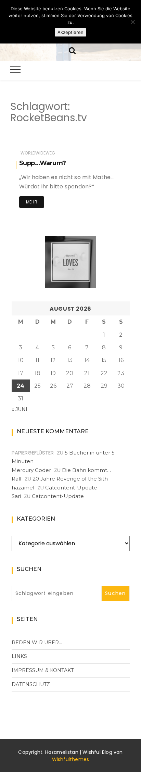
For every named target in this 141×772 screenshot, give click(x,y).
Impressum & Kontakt (43, 670)
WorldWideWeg (38, 153)
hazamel (23, 487)
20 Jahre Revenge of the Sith (70, 478)
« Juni (19, 409)
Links (19, 656)
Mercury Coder (31, 470)
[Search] (72, 50)
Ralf (17, 478)
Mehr (31, 202)
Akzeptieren (70, 32)
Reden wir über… (37, 642)
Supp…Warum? (42, 163)
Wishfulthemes (70, 759)
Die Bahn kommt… (86, 470)
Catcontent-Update (71, 487)
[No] (132, 21)
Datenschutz (31, 684)
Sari (16, 496)
